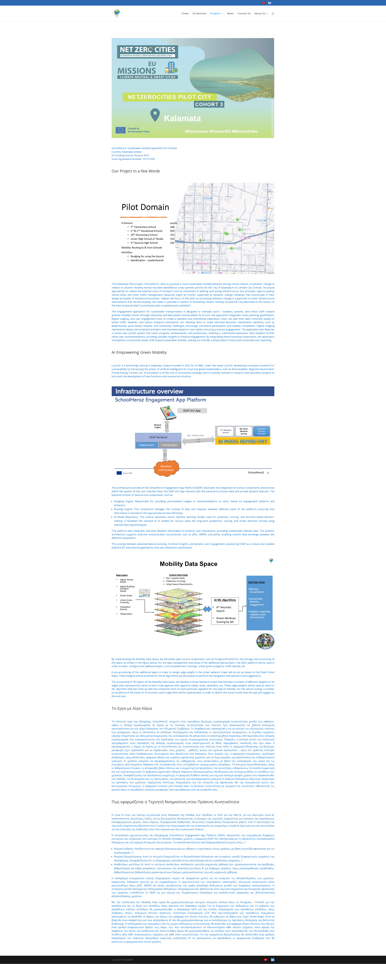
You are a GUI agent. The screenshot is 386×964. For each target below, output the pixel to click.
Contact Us (244, 13)
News (230, 13)
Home (185, 13)
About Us (260, 13)
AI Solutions (199, 13)
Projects (215, 13)
